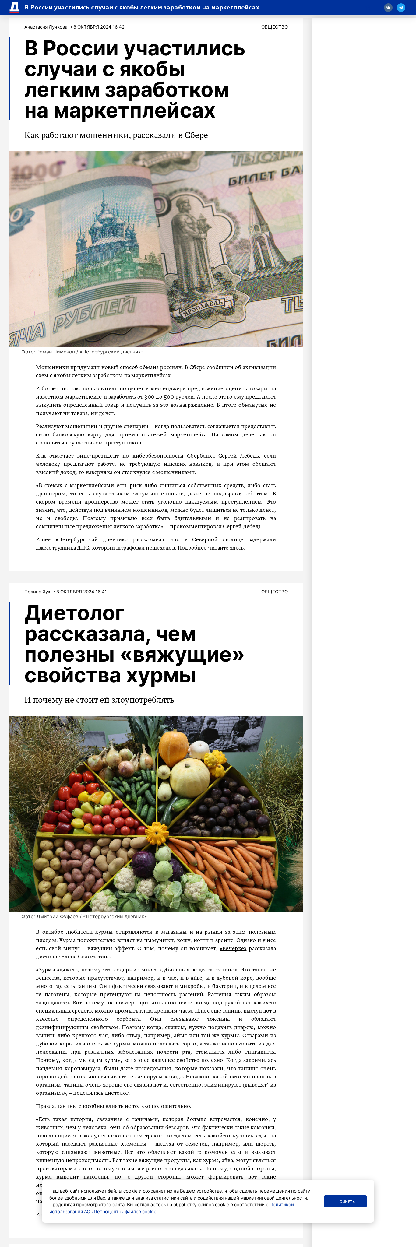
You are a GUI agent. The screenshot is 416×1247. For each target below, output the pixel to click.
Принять (345, 1201)
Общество (274, 27)
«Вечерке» (233, 948)
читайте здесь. (226, 548)
